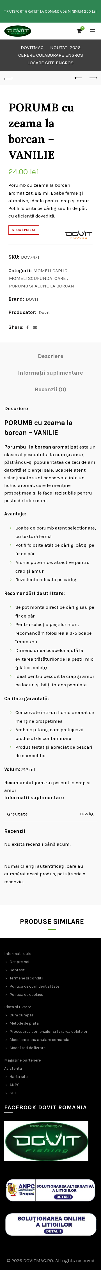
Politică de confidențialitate (34, 986)
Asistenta (13, 1068)
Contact (17, 970)
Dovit (44, 312)
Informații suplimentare (50, 373)
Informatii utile (17, 953)
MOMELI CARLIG (50, 270)
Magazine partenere (22, 1060)
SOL (13, 1093)
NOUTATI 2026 (65, 47)
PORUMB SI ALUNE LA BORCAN (41, 286)
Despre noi (19, 961)
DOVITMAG (32, 47)
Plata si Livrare (17, 1007)
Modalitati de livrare (27, 1047)
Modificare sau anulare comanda (39, 1039)
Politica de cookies (26, 994)
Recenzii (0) (50, 389)
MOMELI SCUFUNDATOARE (37, 278)
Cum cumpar (21, 1015)
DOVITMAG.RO (38, 1260)
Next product (93, 78)
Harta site (18, 1076)
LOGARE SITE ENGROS (50, 62)
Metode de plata (24, 1023)
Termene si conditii (26, 978)
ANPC (15, 1084)
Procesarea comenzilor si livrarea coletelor (49, 1031)
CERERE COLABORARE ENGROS (50, 55)
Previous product (79, 78)
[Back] (8, 78)
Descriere (50, 356)
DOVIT (32, 299)
